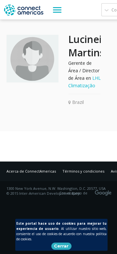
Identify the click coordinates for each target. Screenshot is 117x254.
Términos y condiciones (83, 171)
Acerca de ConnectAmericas (31, 171)
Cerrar (61, 245)
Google (104, 191)
